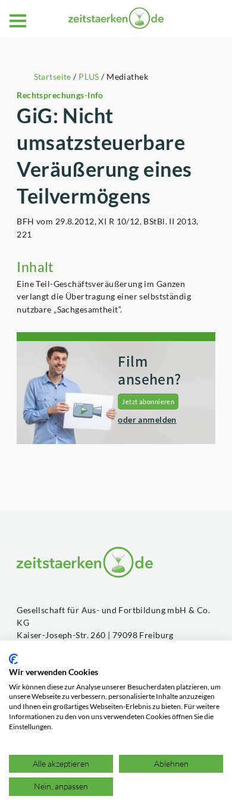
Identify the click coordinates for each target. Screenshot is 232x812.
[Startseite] (116, 18)
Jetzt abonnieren (148, 401)
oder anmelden (147, 419)
